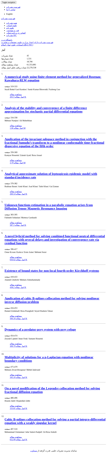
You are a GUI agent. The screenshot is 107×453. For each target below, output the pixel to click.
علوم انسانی (11, 25)
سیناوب (33, 451)
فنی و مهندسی (12, 30)
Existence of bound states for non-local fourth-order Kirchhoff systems (52, 270)
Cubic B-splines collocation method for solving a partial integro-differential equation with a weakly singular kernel (55, 421)
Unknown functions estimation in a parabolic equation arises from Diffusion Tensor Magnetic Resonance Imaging (49, 206)
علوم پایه (10, 28)
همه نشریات (11, 23)
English (9, 14)
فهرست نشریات (13, 7)
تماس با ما (10, 9)
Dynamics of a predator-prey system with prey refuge (40, 329)
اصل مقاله (18, 97)
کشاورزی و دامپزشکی (16, 33)
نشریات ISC (11, 35)
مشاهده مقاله (16, 94)
